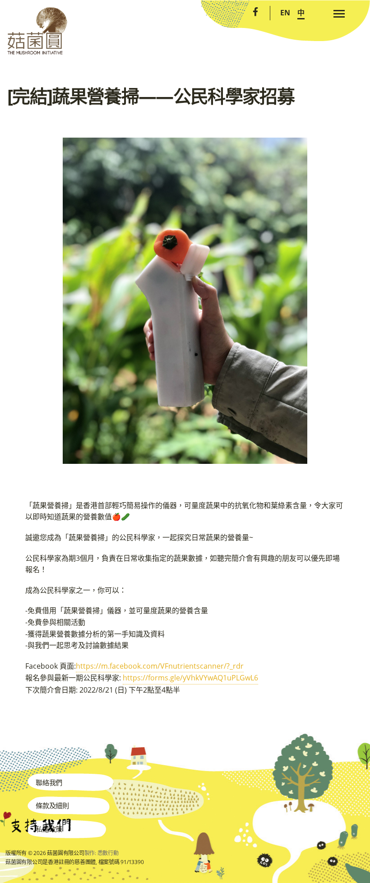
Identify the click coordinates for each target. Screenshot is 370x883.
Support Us (35, 822)
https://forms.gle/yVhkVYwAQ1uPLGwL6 (190, 678)
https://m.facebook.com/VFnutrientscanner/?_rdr (160, 666)
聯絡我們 (49, 782)
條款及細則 (52, 805)
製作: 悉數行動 (101, 853)
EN (285, 13)
